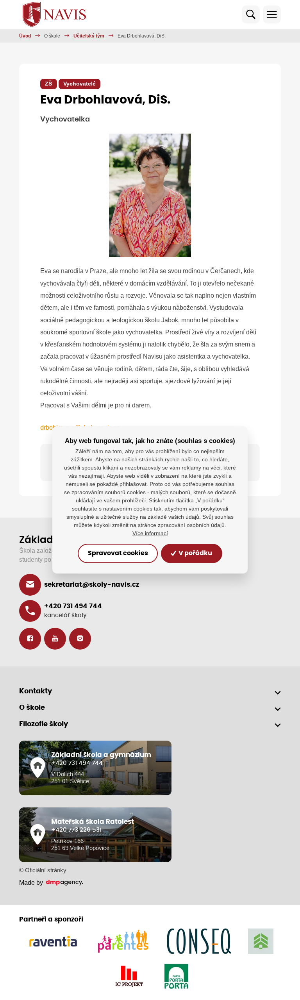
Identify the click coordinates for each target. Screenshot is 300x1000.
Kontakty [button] (35, 691)
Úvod (25, 36)
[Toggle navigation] (272, 14)
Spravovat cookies (118, 553)
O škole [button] (32, 707)
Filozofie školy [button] (43, 724)
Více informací (150, 533)
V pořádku (194, 553)
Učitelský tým (88, 36)
